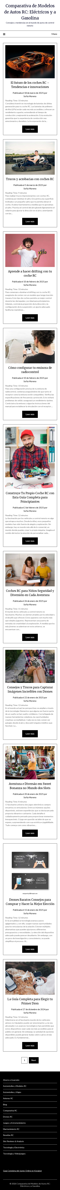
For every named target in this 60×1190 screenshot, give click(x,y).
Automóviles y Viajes (12, 1092)
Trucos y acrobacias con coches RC (30, 179)
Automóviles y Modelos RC (15, 1086)
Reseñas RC (8, 1135)
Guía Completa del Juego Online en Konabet (22, 1171)
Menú (54, 34)
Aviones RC (8, 1098)
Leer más (30, 129)
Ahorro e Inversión (11, 1080)
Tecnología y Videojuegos (14, 1153)
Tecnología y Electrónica (13, 1147)
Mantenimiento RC (11, 1129)
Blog (5, 1104)
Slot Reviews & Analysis (13, 1141)
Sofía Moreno (30, 96)
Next (33, 1060)
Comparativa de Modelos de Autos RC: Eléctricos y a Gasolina (30, 12)
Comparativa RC (10, 1110)
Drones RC (8, 1117)
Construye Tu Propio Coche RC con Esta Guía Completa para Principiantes (30, 497)
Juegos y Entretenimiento (14, 1123)
